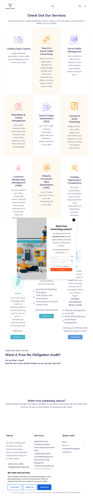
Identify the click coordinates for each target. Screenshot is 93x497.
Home (64, 442)
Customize (14, 487)
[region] (29, 480)
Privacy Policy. (60, 492)
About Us (66, 445)
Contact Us (66, 452)
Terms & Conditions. (73, 492)
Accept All (44, 487)
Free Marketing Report (71, 449)
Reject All (30, 487)
